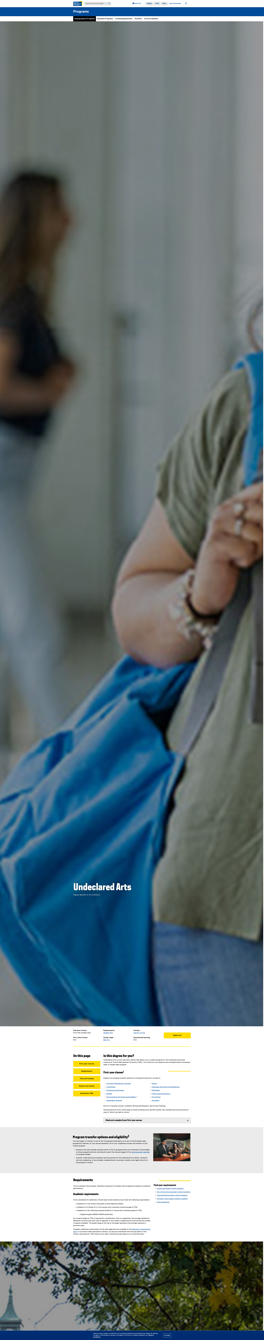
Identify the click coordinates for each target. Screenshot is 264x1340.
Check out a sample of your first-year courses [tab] (123, 1120)
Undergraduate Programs (84, 19)
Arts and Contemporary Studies (119, 1083)
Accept (167, 1335)
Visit (157, 3)
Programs (81, 11)
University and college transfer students (172, 1199)
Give (164, 3)
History (154, 1083)
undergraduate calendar (140, 1152)
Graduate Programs (105, 19)
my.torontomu (175, 3)
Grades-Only (108, 1033)
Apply (149, 3)
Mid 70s (106, 1040)
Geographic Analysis (114, 1100)
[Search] (109, 3)
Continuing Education (123, 19)
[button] (137, 3)
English (109, 1094)
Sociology (155, 1100)
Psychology (156, 1097)
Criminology (111, 1087)
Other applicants (163, 1202)
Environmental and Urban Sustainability (121, 1097)
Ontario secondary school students (170, 1188)
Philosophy (156, 1090)
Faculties (138, 19)
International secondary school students (172, 1195)
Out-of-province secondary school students (173, 1192)
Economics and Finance (115, 1090)
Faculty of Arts (139, 1033)
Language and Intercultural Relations (166, 1087)
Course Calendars (151, 19)
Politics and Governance (161, 1094)
